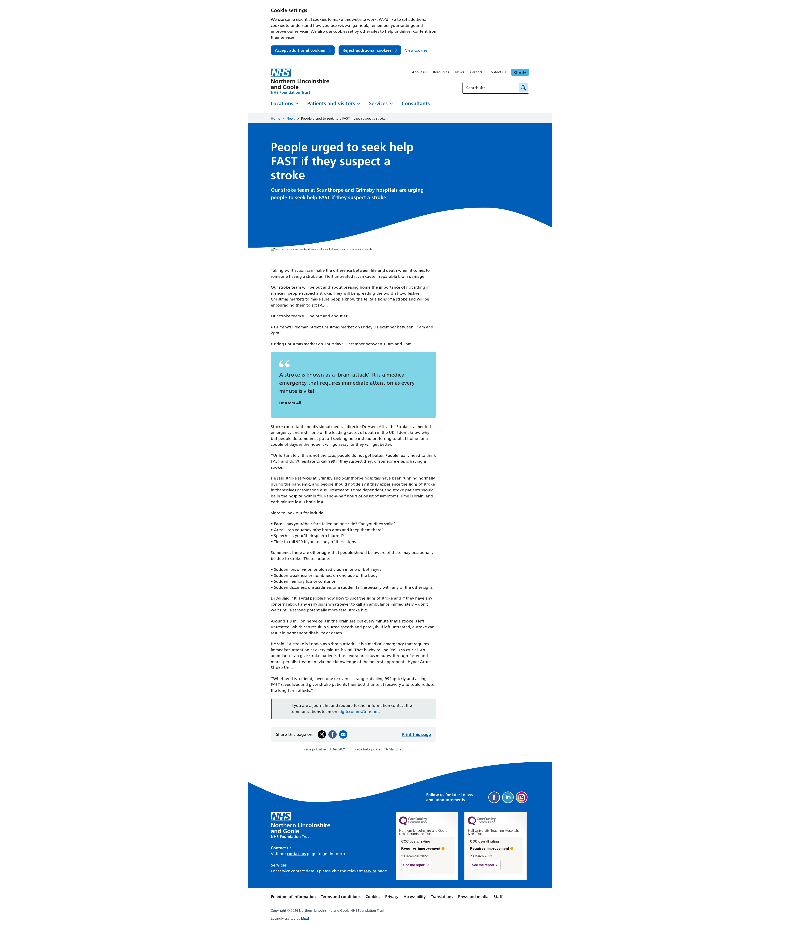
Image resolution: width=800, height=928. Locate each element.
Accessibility (415, 896)
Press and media (473, 896)
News (459, 72)
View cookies (416, 50)
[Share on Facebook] (332, 734)
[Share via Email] (343, 734)
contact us (296, 853)
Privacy (392, 896)
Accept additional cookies (300, 50)
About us (419, 72)
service (370, 871)
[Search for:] (491, 87)
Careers (476, 72)
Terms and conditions (340, 896)
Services (378, 103)
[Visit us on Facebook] (494, 797)
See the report (414, 865)
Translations (442, 896)
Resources (441, 72)
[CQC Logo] (413, 824)
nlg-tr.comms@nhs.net (358, 711)
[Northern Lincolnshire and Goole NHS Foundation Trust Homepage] (300, 81)
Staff (498, 896)
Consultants (416, 103)
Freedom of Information (293, 896)
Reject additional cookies (366, 50)
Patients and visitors (331, 103)
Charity (520, 72)
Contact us (497, 72)
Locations (282, 103)
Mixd (305, 918)
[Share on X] (322, 734)
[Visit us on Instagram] (521, 797)
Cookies (372, 896)
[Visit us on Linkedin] (508, 797)
